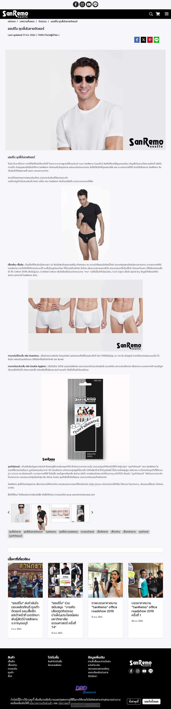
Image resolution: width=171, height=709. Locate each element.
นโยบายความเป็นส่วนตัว (41, 703)
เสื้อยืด (11, 661)
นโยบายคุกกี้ (64, 703)
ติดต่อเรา (92, 676)
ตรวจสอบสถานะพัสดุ (98, 669)
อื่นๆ (10, 676)
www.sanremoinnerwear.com (80, 494)
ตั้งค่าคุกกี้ (134, 701)
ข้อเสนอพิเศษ (54, 665)
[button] (150, 14)
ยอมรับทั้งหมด (151, 701)
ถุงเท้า (11, 672)
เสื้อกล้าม (12, 665)
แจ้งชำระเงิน (94, 665)
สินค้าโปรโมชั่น (55, 661)
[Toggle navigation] (166, 14)
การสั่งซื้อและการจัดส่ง (99, 661)
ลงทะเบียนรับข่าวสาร (98, 672)
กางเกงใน (12, 669)
